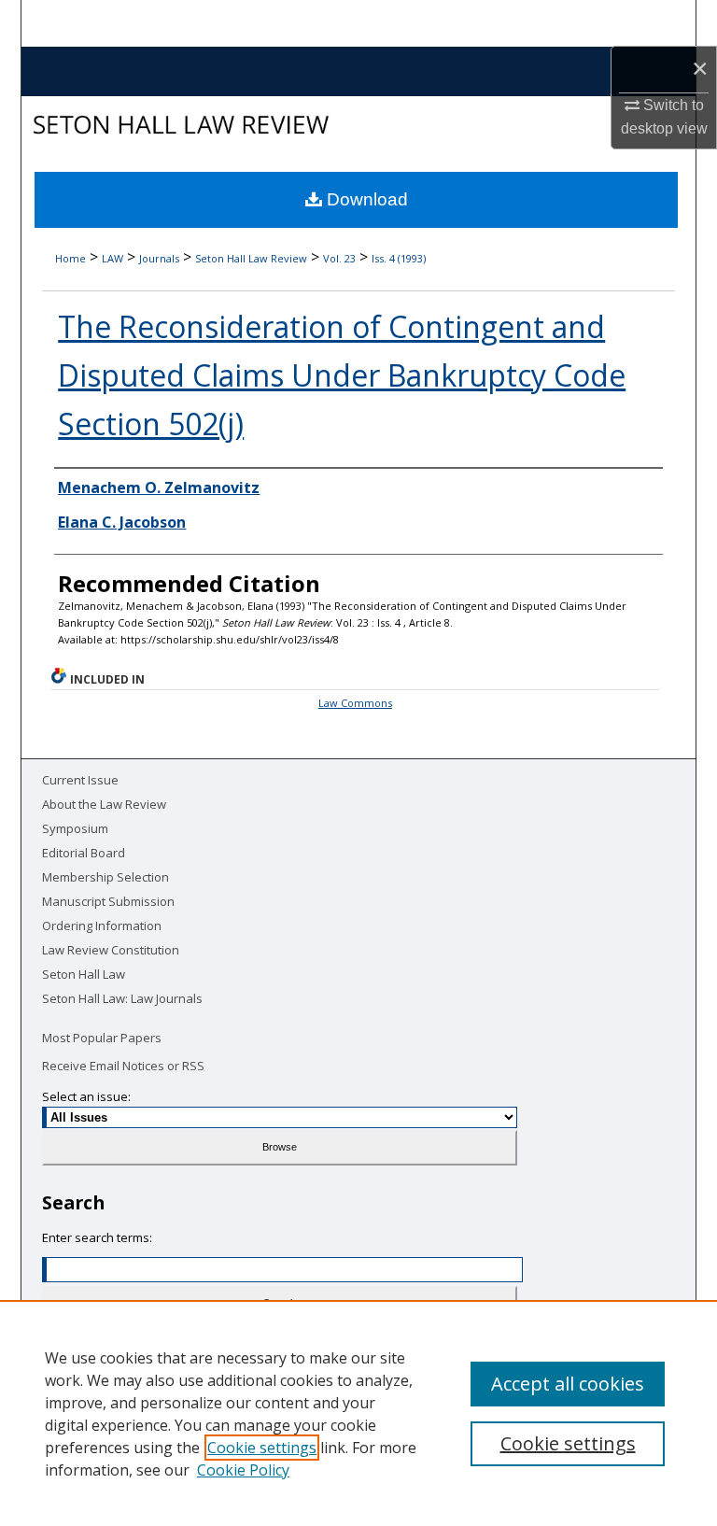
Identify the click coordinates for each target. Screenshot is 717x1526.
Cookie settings (261, 1447)
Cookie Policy (243, 1470)
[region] (358, 1413)
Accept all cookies (567, 1383)
